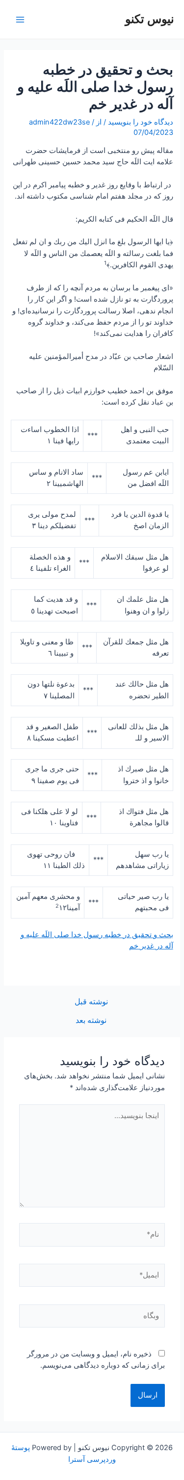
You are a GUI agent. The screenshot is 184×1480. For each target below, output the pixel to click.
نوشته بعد (91, 1020)
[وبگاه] (92, 1317)
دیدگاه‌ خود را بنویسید (140, 122)
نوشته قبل (91, 1002)
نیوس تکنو (149, 19)
